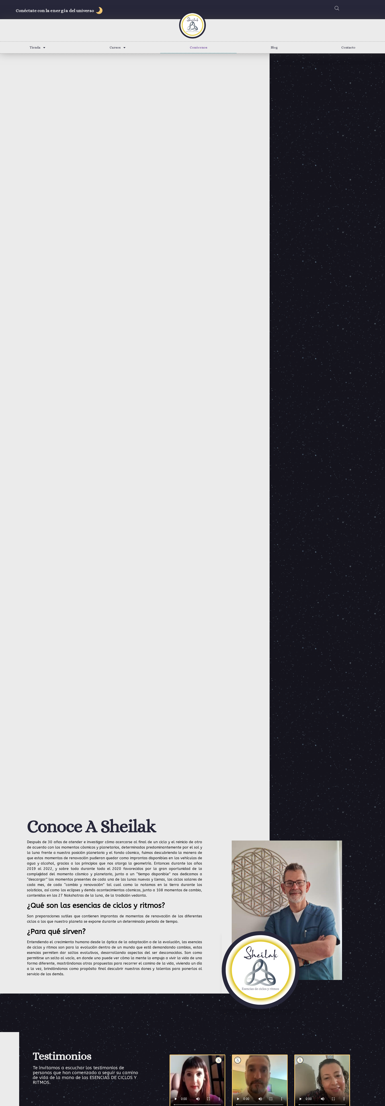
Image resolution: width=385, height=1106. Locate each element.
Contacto (348, 47)
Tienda (35, 47)
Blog (274, 47)
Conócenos (198, 47)
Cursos (115, 47)
